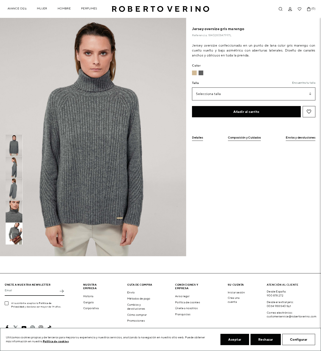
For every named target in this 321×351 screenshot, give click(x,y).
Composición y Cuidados (244, 137)
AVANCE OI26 (17, 8)
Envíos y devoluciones (300, 137)
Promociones (136, 320)
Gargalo (88, 302)
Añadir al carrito (246, 112)
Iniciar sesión (236, 292)
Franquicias (182, 314)
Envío (131, 292)
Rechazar (265, 339)
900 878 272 (275, 295)
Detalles (197, 137)
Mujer (42, 8)
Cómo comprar (137, 314)
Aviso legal (182, 296)
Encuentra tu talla (303, 82)
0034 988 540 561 (279, 306)
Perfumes (89, 8)
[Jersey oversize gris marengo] (201, 73)
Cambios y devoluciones (136, 306)
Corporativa (91, 308)
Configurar (298, 339)
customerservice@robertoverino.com (291, 316)
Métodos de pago (138, 298)
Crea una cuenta (234, 300)
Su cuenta (236, 284)
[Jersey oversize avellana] (194, 73)
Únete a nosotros (186, 308)
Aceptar (234, 339)
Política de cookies (187, 302)
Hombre (64, 8)
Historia (88, 296)
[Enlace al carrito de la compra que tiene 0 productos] (308, 9)
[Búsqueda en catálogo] (280, 9)
